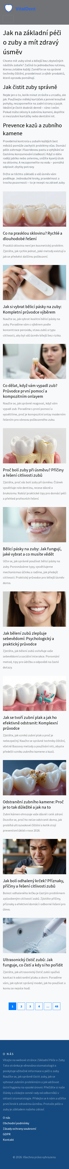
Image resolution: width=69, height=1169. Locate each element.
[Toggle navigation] (8, 19)
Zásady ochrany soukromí (19, 1128)
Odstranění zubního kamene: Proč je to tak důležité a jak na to (33, 804)
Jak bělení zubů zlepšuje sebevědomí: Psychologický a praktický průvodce (28, 638)
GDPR (7, 1134)
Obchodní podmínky (16, 1123)
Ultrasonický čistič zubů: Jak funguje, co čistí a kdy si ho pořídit (33, 962)
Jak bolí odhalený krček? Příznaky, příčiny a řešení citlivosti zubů (33, 883)
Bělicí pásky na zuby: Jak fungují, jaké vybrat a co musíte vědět (32, 551)
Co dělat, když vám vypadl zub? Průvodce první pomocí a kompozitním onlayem (30, 391)
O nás (6, 1117)
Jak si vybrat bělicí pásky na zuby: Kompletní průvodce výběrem (32, 309)
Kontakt (8, 1139)
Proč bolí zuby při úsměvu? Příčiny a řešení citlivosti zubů (33, 472)
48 (56, 1006)
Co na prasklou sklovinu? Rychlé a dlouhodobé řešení (32, 235)
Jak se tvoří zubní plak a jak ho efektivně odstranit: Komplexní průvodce (30, 723)
